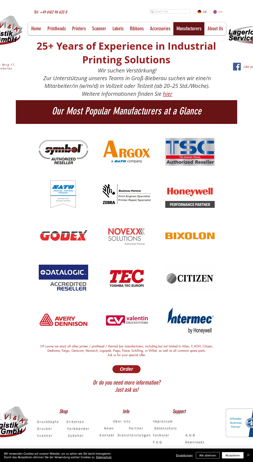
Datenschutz (104, 457)
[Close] (248, 455)
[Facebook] (237, 66)
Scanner (45, 435)
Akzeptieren (232, 455)
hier (167, 93)
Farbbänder (78, 428)
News (107, 428)
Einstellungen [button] (184, 455)
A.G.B (190, 435)
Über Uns (118, 421)
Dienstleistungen (134, 435)
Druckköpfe (52, 421)
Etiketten (76, 421)
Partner (136, 428)
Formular (162, 435)
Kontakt (107, 435)
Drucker (52, 428)
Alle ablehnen (207, 455)
